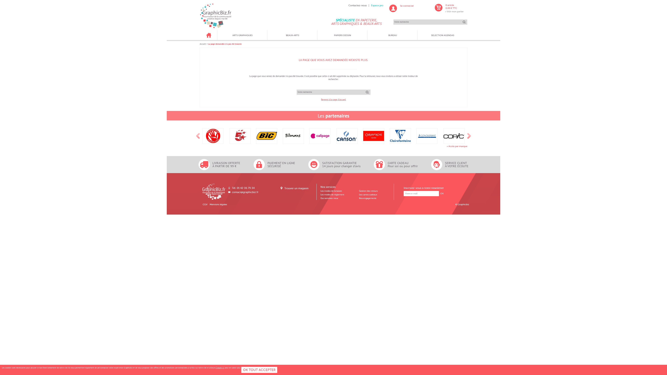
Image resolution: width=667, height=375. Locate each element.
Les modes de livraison (331, 191)
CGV (205, 204)
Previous (198, 136)
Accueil (203, 44)
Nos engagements (367, 198)
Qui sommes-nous (329, 198)
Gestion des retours (368, 191)
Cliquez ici (220, 367)
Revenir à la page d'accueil (333, 99)
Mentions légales (218, 204)
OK (442, 193)
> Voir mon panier (454, 11)
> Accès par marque (457, 146)
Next (469, 136)
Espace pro (377, 5)
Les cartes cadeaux (368, 194)
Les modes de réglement (332, 194)
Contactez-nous (357, 5)
